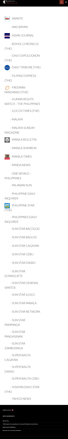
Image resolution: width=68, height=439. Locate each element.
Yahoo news (21, 398)
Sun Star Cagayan (25, 245)
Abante (17, 18)
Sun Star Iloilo (23, 294)
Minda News (21, 165)
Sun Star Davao (24, 262)
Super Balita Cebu (25, 378)
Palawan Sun (22, 185)
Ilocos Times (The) (25, 111)
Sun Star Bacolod (26, 228)
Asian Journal (23, 35)
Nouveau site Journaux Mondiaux (12, 430)
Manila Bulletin (24, 139)
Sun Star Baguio (24, 237)
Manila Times (22, 156)
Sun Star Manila (24, 303)
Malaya (17, 119)
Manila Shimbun (24, 148)
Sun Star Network (26, 311)
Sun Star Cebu (22, 254)
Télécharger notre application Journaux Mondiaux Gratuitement (20, 424)
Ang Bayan (20, 27)
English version (7, 410)
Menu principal (66, 2)
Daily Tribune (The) (26, 67)
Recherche (6, 421)
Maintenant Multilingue (9, 427)
